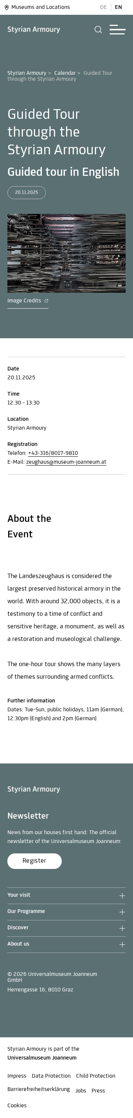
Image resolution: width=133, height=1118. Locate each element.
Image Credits (24, 301)
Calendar (65, 73)
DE (103, 7)
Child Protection (95, 1076)
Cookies (17, 1106)
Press (98, 1091)
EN (118, 7)
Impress (16, 1076)
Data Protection (51, 1076)
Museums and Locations (40, 7)
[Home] (34, 30)
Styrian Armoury (27, 73)
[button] (98, 29)
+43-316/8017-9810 (53, 453)
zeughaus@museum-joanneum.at (66, 462)
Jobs (80, 1091)
